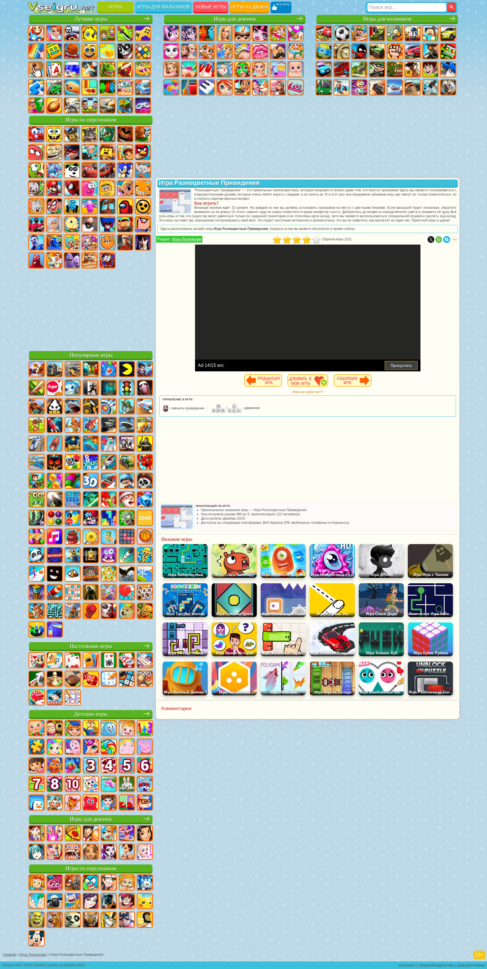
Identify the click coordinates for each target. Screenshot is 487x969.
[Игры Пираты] (145, 481)
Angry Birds (143, 152)
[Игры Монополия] (54, 698)
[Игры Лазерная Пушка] (36, 500)
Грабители (377, 69)
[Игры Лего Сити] (72, 444)
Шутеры (341, 87)
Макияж (242, 69)
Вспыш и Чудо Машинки (107, 170)
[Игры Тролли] (54, 883)
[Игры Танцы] (127, 833)
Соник (125, 170)
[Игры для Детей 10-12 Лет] (72, 784)
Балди (72, 224)
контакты (407, 965)
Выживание (359, 69)
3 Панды (72, 170)
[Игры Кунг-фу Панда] (72, 920)
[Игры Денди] (90, 555)
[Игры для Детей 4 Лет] (109, 766)
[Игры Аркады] (127, 369)
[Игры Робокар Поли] (145, 883)
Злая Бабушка (89, 152)
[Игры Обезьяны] (54, 803)
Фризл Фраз (89, 188)
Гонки (412, 51)
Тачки (89, 170)
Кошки (207, 51)
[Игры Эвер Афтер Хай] (109, 852)
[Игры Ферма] (109, 500)
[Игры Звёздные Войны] (90, 500)
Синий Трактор (72, 206)
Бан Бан (36, 260)
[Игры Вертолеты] (90, 425)
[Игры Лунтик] (72, 747)
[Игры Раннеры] (72, 555)
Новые (36, 33)
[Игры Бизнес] (109, 537)
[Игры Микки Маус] (36, 939)
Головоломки (89, 87)
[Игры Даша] (36, 766)
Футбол (341, 33)
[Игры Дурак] (36, 660)
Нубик (143, 224)
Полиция (324, 69)
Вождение (72, 105)
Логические (143, 51)
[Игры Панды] (36, 555)
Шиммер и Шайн (125, 188)
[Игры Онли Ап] (72, 611)
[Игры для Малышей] (36, 728)
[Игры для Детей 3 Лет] (90, 766)
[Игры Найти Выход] (109, 388)
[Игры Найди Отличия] (127, 803)
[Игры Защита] (127, 407)
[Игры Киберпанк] (145, 444)
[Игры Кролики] (145, 784)
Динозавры (107, 69)
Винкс (224, 87)
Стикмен (359, 51)
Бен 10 (430, 69)
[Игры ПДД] (127, 388)
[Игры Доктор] (109, 444)
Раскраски (295, 33)
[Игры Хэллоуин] (54, 462)
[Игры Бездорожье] (109, 425)
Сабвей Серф (125, 152)
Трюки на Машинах (54, 87)
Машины (448, 33)
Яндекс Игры (143, 33)
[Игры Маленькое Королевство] (127, 747)
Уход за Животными (260, 87)
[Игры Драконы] (145, 462)
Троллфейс (54, 152)
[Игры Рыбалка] (109, 462)
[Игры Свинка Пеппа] (145, 747)
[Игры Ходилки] (36, 574)
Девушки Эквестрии (189, 33)
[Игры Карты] (72, 660)
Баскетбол (54, 105)
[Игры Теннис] (127, 593)
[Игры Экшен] (36, 369)
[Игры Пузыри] (72, 766)
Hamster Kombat (89, 260)
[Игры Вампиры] (109, 611)
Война (107, 105)
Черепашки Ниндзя (324, 51)
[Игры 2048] (145, 518)
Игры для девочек (235, 19)
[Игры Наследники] (90, 901)
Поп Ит (36, 51)
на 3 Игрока (107, 87)
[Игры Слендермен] (145, 388)
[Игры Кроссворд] (90, 462)
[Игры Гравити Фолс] (109, 883)
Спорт (72, 51)
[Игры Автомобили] (72, 369)
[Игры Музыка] (54, 537)
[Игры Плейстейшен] (36, 611)
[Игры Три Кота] (72, 803)
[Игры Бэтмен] (109, 901)
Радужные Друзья (54, 242)
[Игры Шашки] (72, 679)
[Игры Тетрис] (109, 518)
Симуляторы (72, 33)
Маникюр (207, 69)
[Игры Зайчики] (127, 784)
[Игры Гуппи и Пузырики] (127, 883)
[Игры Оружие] (54, 500)
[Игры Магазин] (54, 833)
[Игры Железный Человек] (90, 920)
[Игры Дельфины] (109, 784)
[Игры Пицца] (72, 833)
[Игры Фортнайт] (127, 444)
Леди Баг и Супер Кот (72, 152)
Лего (107, 152)
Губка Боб (54, 134)
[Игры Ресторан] (90, 833)
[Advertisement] (91, 308)
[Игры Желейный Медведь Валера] (90, 803)
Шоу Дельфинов (54, 170)
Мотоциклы (341, 51)
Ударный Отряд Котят (36, 188)
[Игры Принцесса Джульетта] (54, 747)
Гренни (89, 224)
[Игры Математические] (145, 728)
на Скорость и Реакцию (36, 87)
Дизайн (171, 87)
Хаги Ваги (107, 224)
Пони (171, 33)
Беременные (295, 51)
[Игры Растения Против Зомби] (127, 518)
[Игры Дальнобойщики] (54, 369)
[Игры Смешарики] (109, 728)
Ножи (89, 69)
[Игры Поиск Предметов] (36, 518)
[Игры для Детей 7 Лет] (36, 784)
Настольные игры (91, 646)
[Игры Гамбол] (90, 883)
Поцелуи (260, 51)
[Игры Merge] (36, 630)
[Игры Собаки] (109, 833)
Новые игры (210, 7)
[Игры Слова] (109, 574)
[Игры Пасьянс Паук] (109, 660)
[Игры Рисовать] (90, 784)
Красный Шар (36, 152)
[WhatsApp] (438, 239)
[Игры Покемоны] (145, 901)
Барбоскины (143, 170)
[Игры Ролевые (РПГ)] (145, 369)
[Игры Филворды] (127, 537)
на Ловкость (125, 33)
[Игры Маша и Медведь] (54, 728)
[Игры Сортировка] (54, 630)
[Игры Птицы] (127, 574)
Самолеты (395, 87)
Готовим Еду (242, 87)
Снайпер (430, 51)
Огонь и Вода (207, 33)
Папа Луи (278, 51)
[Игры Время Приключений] (72, 901)
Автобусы (324, 87)
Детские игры (90, 714)
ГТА (412, 69)
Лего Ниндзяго (107, 134)
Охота (448, 87)
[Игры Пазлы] (36, 747)
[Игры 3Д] (90, 481)
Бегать (359, 87)
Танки (377, 33)
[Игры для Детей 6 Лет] (145, 766)
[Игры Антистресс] (145, 555)
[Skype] (446, 239)
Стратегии (359, 33)
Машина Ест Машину (395, 69)
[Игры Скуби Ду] (54, 920)
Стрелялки (377, 87)
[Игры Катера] (109, 481)
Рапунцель (171, 69)
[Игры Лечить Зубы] (72, 852)
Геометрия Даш (54, 51)
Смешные (89, 51)
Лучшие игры (90, 19)
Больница (189, 69)
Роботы (448, 51)
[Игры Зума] (72, 481)
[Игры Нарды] (90, 679)
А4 (54, 224)
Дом (278, 87)
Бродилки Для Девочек (278, 33)
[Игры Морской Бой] (90, 444)
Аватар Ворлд (89, 242)
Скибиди (54, 260)
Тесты (242, 33)
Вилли (36, 134)
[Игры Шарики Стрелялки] (109, 369)
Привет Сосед (36, 242)
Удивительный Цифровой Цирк (107, 260)
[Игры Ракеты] (127, 555)
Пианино (207, 87)
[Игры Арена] (72, 425)
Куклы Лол (295, 87)
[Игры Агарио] (54, 388)
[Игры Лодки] (54, 444)
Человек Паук (72, 188)
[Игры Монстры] (109, 555)
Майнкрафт (430, 33)
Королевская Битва (412, 33)
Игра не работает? (308, 392)
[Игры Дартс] (90, 574)
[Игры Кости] (36, 698)
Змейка (72, 87)
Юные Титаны (54, 206)
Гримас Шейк (72, 260)
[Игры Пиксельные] (36, 481)
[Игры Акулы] (72, 407)
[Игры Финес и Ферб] (36, 901)
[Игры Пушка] (54, 593)
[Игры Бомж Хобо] (145, 920)
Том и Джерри (36, 206)
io (107, 51)
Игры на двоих (249, 7)
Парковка (324, 33)
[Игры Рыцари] (145, 611)
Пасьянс (54, 69)
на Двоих (107, 33)
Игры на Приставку (143, 105)
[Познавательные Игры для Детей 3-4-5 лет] (90, 728)
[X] (431, 239)
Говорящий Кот (89, 134)
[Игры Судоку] (109, 679)
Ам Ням (36, 170)
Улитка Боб (143, 134)
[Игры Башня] (36, 593)
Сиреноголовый (107, 206)
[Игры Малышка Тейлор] (109, 803)
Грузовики (377, 51)
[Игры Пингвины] (36, 803)
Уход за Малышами (295, 69)
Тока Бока (72, 242)
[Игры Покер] (127, 660)
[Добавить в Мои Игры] (307, 380)
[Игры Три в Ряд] (145, 500)
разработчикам (471, 965)
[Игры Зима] (145, 574)
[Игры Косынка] (90, 660)
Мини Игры (143, 69)
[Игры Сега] (72, 500)
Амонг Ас (125, 206)
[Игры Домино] (145, 660)
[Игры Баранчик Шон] (54, 901)
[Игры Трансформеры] (109, 920)
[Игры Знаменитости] (145, 852)
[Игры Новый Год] (127, 500)
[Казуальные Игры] (109, 593)
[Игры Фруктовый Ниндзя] (36, 388)
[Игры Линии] (54, 518)
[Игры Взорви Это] (72, 388)
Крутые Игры (143, 87)
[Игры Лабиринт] (54, 611)
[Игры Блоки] (72, 518)
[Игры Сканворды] (72, 593)
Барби (224, 33)
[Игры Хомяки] (145, 803)
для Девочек (54, 33)
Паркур (430, 87)
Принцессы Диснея (260, 69)
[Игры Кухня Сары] (36, 833)
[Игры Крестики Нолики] (72, 698)
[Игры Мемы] (127, 611)
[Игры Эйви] (90, 852)
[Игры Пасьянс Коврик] (36, 679)
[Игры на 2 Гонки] (145, 407)
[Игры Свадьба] (54, 852)
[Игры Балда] (145, 593)
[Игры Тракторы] (127, 462)
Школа (36, 105)
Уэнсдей (143, 242)
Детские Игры (89, 33)
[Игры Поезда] (36, 444)
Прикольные (125, 69)
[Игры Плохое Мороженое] (54, 407)
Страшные (125, 51)
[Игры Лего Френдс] (145, 833)
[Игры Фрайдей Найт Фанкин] (90, 518)
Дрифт (448, 69)
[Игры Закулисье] (90, 593)
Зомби (395, 33)
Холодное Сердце (189, 51)
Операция (224, 69)
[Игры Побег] (90, 388)
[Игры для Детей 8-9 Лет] (54, 784)
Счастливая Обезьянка (143, 188)
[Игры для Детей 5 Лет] (127, 766)
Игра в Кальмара (36, 224)
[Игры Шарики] (54, 481)
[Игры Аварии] (36, 462)
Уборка (189, 87)
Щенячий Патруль (72, 134)
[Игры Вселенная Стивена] (127, 901)
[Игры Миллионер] (54, 555)
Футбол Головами (89, 105)
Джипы (412, 87)
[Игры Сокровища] (36, 537)
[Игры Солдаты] (127, 481)
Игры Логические (186, 239)
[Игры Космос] (54, 425)
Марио (54, 188)
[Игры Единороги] (90, 747)
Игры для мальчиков (163, 7)
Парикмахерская (242, 51)
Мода (278, 69)
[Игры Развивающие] (72, 728)
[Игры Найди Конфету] (109, 747)
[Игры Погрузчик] (90, 407)
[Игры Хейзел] (127, 728)
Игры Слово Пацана (125, 242)
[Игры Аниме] (36, 852)
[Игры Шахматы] (54, 679)
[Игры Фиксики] (36, 883)
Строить (125, 105)
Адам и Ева (107, 188)
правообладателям (436, 965)
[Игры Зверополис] (72, 883)
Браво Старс (143, 206)
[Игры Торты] (72, 537)
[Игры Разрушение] (90, 537)
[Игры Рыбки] (54, 766)
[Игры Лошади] (36, 407)
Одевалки (224, 51)
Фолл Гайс (89, 206)
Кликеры (36, 69)
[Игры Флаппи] (72, 574)
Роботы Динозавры (341, 69)
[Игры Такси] (145, 425)
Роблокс (125, 224)
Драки (395, 51)
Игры (115, 7)
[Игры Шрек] (36, 920)
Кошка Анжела (171, 51)
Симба (107, 242)
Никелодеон (125, 87)
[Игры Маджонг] (54, 660)
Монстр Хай (260, 33)
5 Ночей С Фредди (125, 134)
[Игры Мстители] (127, 920)
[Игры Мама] (127, 852)
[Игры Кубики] (72, 462)
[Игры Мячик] (145, 537)
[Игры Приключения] (36, 425)
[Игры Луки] (109, 407)
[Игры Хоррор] (54, 574)
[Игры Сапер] (127, 679)
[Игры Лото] (145, 679)
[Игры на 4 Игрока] (90, 369)
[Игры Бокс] (90, 611)
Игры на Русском (72, 69)
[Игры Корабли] (127, 425)
